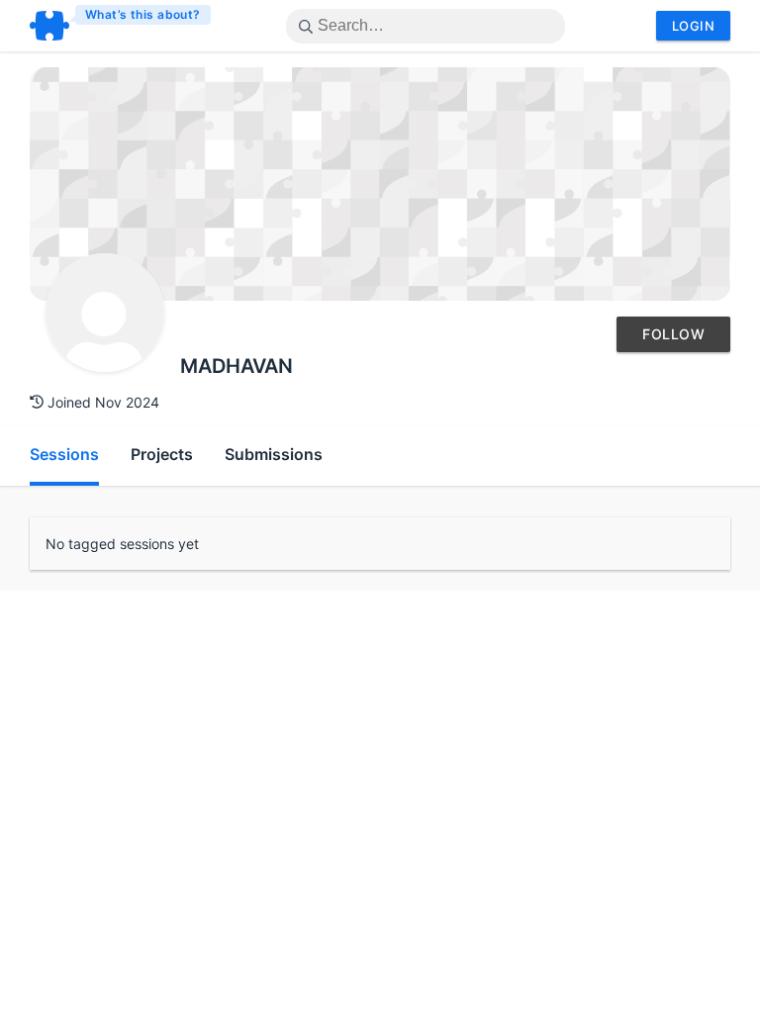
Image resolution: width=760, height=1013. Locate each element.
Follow (673, 333)
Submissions (274, 454)
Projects (162, 454)
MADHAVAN (236, 366)
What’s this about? (143, 14)
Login (693, 26)
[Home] (121, 26)
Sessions (64, 454)
